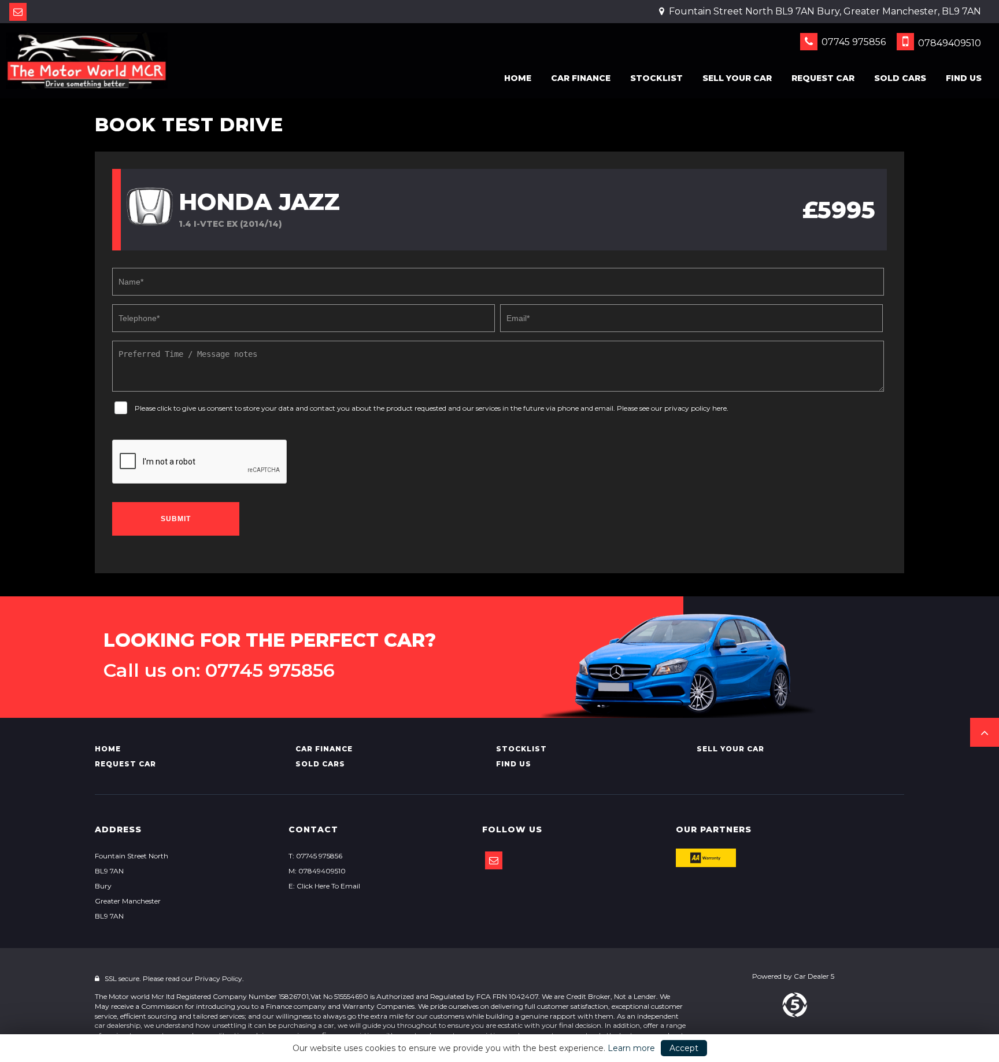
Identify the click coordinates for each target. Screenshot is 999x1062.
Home (517, 78)
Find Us (964, 78)
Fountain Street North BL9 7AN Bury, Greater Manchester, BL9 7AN (824, 11)
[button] (984, 732)
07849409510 (948, 43)
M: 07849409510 (317, 870)
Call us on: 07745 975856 (219, 670)
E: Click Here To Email (324, 886)
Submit (176, 519)
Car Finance (580, 78)
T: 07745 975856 (315, 855)
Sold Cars (900, 78)
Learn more (631, 1048)
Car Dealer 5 (814, 976)
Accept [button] (683, 1048)
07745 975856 (852, 41)
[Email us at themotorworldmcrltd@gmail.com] (18, 12)
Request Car (822, 78)
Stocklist (656, 78)
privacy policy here (695, 408)
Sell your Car (737, 78)
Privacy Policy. (219, 978)
